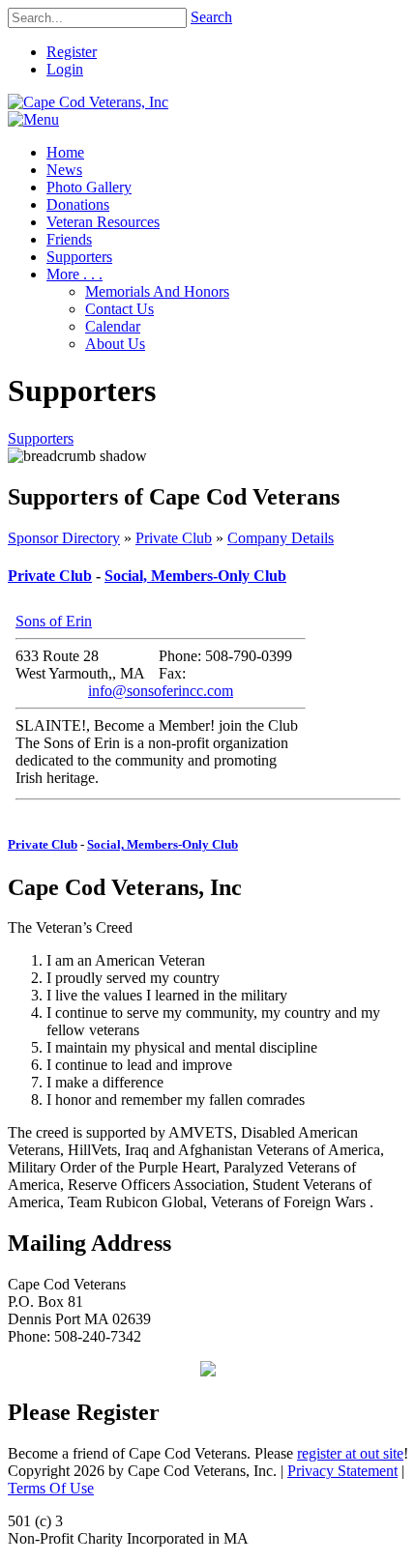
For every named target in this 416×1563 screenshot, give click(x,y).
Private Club (173, 538)
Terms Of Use (51, 1488)
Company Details (280, 538)
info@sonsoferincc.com (160, 690)
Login (64, 69)
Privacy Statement (342, 1470)
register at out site (350, 1453)
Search (211, 17)
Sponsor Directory (64, 538)
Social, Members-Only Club (195, 575)
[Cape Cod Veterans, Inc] (88, 102)
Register (71, 51)
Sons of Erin (53, 621)
